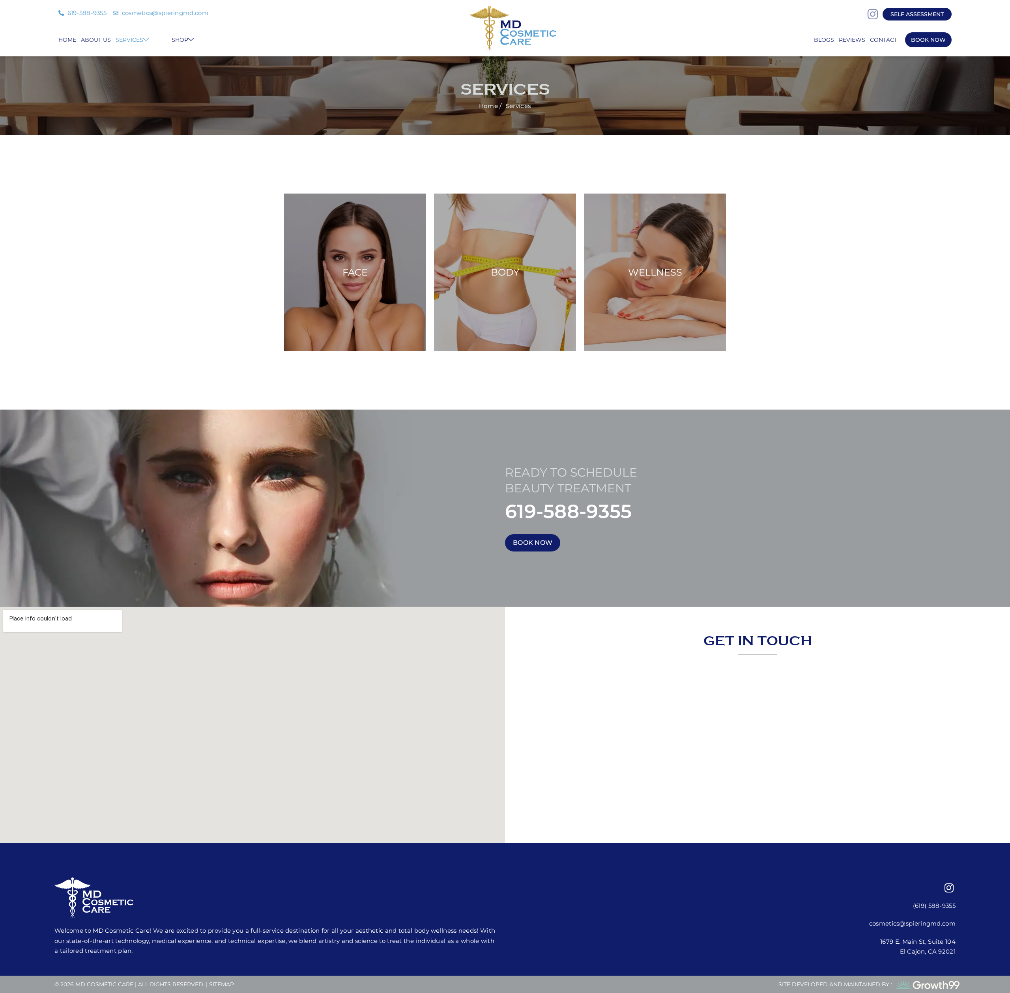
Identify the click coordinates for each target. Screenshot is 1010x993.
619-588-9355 (568, 511)
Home (67, 39)
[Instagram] (873, 14)
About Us (96, 39)
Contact (883, 39)
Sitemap (221, 984)
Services (129, 39)
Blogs (824, 39)
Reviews (852, 39)
